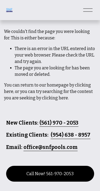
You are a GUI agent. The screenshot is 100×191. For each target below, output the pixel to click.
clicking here (55, 97)
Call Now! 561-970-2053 (50, 173)
